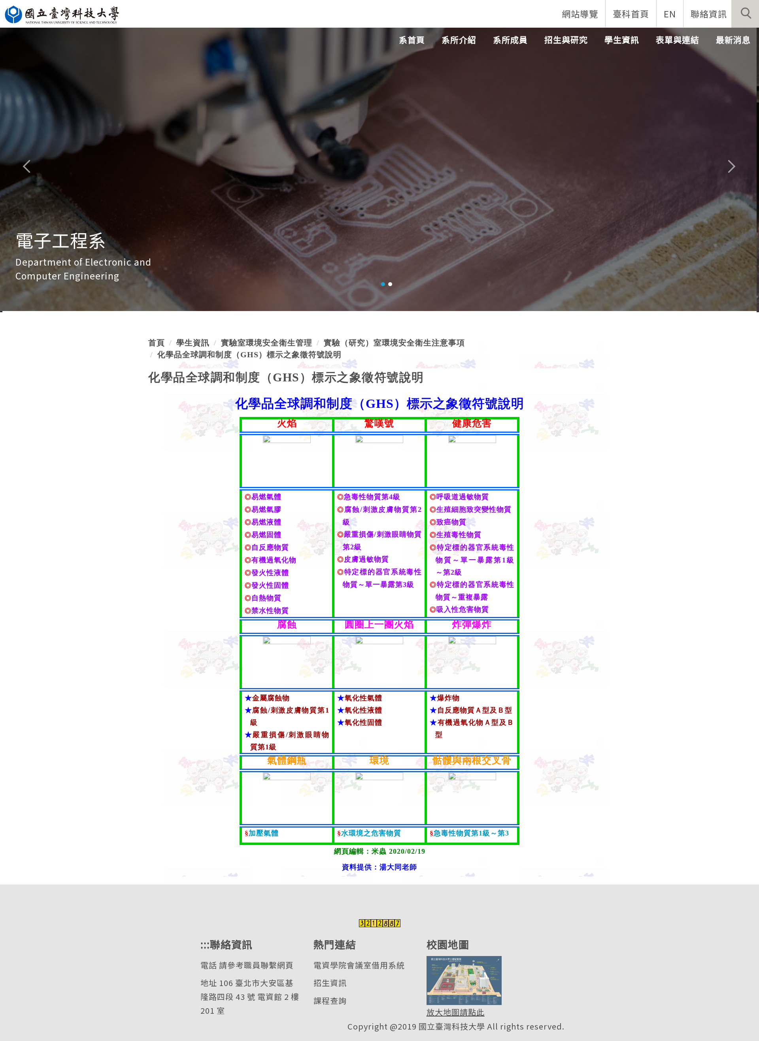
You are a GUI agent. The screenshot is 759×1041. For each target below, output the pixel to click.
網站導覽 (580, 13)
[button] (745, 14)
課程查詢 (330, 1000)
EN (670, 13)
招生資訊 (330, 982)
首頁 (156, 342)
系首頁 (412, 39)
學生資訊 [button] (621, 39)
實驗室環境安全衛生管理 (266, 342)
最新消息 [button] (733, 39)
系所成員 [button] (510, 39)
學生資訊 (193, 342)
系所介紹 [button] (459, 39)
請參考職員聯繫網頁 (256, 965)
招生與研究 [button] (566, 39)
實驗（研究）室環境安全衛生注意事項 (394, 342)
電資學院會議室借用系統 (359, 965)
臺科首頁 (631, 13)
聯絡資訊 (709, 13)
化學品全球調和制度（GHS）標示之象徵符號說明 (249, 354)
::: (205, 944)
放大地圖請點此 (456, 1012)
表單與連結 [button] (677, 39)
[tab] (383, 284)
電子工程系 (60, 240)
